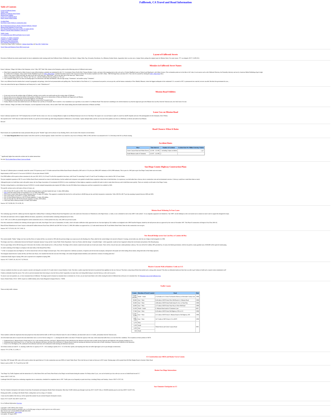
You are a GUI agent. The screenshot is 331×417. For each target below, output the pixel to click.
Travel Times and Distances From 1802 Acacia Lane (15, 47)
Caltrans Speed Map (27, 44)
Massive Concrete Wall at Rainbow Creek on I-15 (14, 30)
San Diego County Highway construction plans (13, 23)
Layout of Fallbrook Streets (8, 10)
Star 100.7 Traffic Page (42, 44)
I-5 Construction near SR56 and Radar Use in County (15, 35)
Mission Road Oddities (7, 15)
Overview (19, 403)
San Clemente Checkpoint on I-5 (10, 42)
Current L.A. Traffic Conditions (9, 39)
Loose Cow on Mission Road (9, 16)
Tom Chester (18, 412)
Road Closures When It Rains (9, 18)
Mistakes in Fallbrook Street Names (10, 13)
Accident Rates (5, 21)
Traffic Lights (4, 12)
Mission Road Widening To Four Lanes (11, 27)
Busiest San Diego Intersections (9, 41)
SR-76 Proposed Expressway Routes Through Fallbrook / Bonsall (19, 25)
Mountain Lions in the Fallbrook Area (150, 276)
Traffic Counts (5, 33)
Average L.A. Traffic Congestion (10, 38)
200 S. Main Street (49, 73)
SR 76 (6, 192)
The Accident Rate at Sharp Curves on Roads (18, 159)
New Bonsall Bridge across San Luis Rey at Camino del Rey (17, 29)
